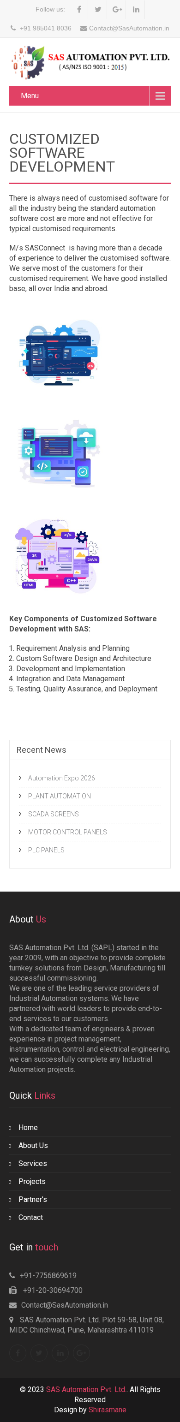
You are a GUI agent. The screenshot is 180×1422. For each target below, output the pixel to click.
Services (32, 1163)
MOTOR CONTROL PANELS (67, 832)
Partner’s (32, 1199)
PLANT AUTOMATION (59, 796)
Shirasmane (107, 1409)
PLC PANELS (46, 850)
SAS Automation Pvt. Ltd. (86, 1389)
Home (28, 1127)
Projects (32, 1181)
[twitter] (98, 9)
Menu (30, 95)
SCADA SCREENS (53, 814)
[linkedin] (136, 9)
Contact (30, 1217)
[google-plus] (117, 9)
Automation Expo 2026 (61, 778)
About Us (33, 1145)
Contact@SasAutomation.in (64, 1305)
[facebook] (79, 9)
